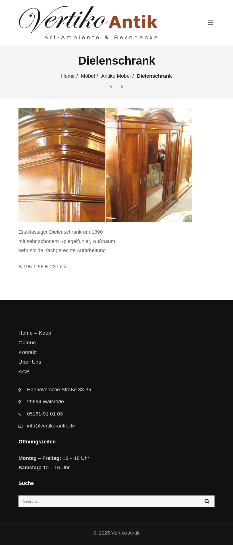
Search (207, 501)
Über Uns (29, 362)
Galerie (27, 342)
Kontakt (27, 352)
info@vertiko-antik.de (51, 426)
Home (68, 76)
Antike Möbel (116, 76)
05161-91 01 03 (45, 414)
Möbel (88, 76)
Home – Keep (34, 333)
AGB (24, 372)
